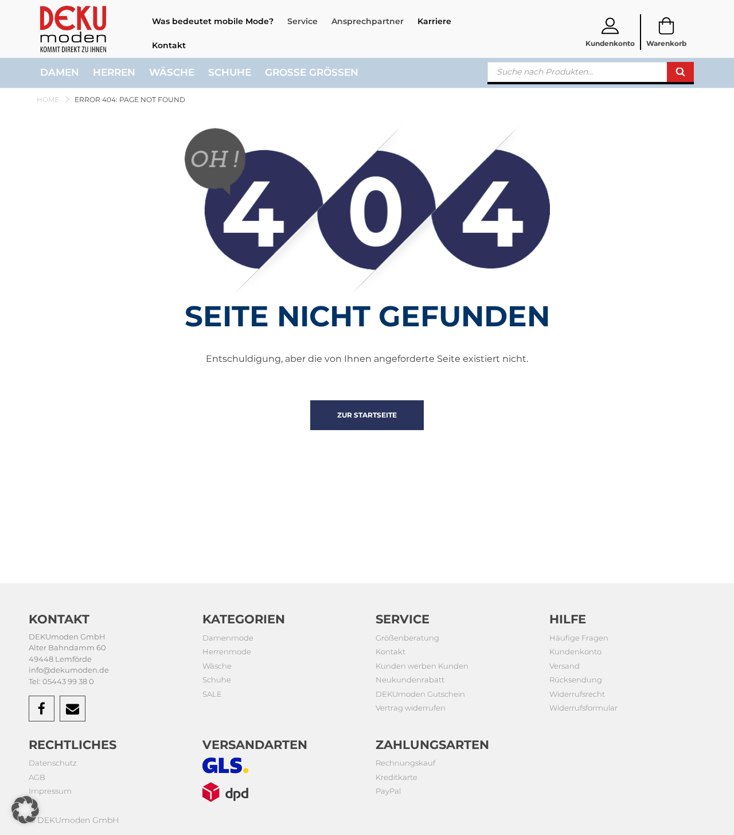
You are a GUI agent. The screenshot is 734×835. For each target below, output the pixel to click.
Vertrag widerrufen (411, 707)
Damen (59, 72)
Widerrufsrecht (577, 694)
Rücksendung (575, 679)
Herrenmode (226, 651)
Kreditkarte (396, 777)
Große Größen (311, 72)
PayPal (388, 790)
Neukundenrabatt (410, 679)
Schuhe (229, 72)
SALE (212, 694)
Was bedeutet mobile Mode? (213, 21)
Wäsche (171, 72)
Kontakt (169, 45)
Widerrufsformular (583, 707)
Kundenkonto (575, 651)
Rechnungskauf (405, 762)
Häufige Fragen (578, 637)
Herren (114, 72)
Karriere (434, 21)
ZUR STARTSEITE (367, 415)
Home (48, 99)
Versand (564, 665)
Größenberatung (407, 637)
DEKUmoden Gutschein (420, 694)
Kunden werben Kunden (422, 665)
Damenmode (227, 637)
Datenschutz (53, 762)
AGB (37, 777)
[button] (25, 810)
